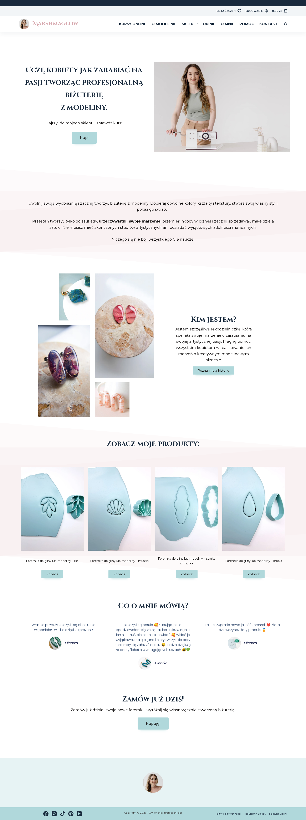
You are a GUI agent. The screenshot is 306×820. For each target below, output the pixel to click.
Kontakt (268, 24)
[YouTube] (79, 813)
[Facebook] (46, 813)
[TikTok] (62, 813)
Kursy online (132, 24)
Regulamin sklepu (255, 813)
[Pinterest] (70, 813)
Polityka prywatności (228, 813)
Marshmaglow (55, 23)
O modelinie (164, 24)
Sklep (187, 24)
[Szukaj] (285, 24)
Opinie (209, 24)
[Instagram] (54, 813)
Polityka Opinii (278, 813)
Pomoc (246, 24)
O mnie (227, 24)
